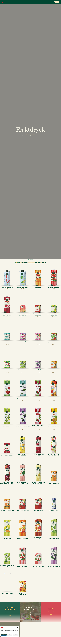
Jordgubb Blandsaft (54, 287)
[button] (17, 627)
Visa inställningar (15, 634)
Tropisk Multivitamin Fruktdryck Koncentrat (54, 371)
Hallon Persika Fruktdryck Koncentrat (38, 343)
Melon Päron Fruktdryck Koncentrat (7, 371)
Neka (9, 634)
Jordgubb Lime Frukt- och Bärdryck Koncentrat (54, 343)
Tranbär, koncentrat (7, 455)
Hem (28, 259)
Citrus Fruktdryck (7, 538)
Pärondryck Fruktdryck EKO (7, 566)
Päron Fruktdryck (54, 538)
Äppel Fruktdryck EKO (23, 510)
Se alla (17, 262)
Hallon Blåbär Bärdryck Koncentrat (23, 343)
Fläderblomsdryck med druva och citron (38, 483)
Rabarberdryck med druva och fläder (22, 483)
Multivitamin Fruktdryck (54, 399)
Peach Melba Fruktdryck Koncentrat (23, 315)
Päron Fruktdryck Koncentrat (23, 371)
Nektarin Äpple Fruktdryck (38, 538)
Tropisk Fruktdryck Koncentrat (53, 427)
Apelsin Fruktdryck (53, 483)
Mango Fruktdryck (22, 538)
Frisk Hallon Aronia (7, 287)
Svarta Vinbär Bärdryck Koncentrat (38, 371)
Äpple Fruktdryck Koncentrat (38, 315)
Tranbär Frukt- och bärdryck (38, 455)
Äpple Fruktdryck (38, 510)
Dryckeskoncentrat (31, 262)
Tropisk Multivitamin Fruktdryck (7, 594)
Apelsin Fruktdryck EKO (7, 510)
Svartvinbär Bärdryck (54, 566)
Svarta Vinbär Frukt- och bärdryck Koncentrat (23, 427)
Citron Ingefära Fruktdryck (22, 455)
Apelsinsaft (38, 287)
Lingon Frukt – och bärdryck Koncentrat (38, 398)
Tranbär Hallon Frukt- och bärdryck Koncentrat (38, 427)
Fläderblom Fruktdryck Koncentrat (7, 343)
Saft (37, 262)
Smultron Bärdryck (22, 566)
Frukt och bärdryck (23, 262)
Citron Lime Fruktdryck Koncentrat (53, 315)
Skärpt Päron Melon (22, 287)
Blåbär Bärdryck (54, 510)
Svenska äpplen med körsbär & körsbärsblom (7, 483)
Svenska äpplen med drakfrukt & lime (53, 455)
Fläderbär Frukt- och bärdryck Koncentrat (23, 398)
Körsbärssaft (7, 315)
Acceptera (4, 634)
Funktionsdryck (42, 262)
